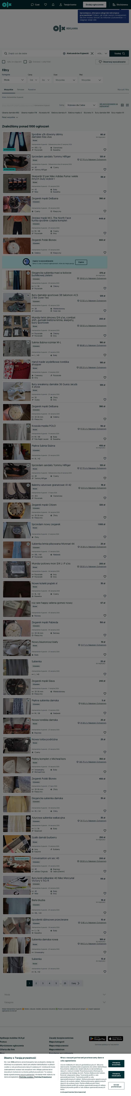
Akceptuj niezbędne (116, 1075)
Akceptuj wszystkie (116, 1064)
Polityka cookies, (27, 1077)
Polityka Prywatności (43, 1077)
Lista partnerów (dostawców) (73, 1092)
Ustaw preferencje (116, 1086)
